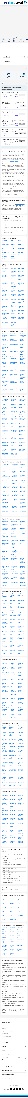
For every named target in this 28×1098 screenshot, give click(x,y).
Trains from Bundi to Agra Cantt (10, 889)
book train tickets (8, 154)
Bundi (16, 96)
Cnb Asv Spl (5, 92)
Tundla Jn (5, 96)
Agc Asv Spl (5, 112)
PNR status (20, 159)
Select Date (22, 94)
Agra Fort (5, 143)
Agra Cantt (6, 107)
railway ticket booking (20, 204)
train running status (14, 161)
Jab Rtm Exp (5, 139)
